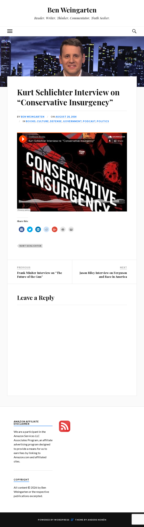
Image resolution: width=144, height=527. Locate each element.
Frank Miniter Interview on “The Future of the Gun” (39, 275)
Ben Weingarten (72, 9)
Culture (43, 121)
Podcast (89, 121)
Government (72, 121)
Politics (103, 121)
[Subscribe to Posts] (64, 430)
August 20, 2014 (66, 116)
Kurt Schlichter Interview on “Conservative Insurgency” (68, 97)
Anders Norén (97, 519)
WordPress (61, 519)
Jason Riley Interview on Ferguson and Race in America (103, 275)
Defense (56, 121)
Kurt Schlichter (30, 246)
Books (31, 121)
